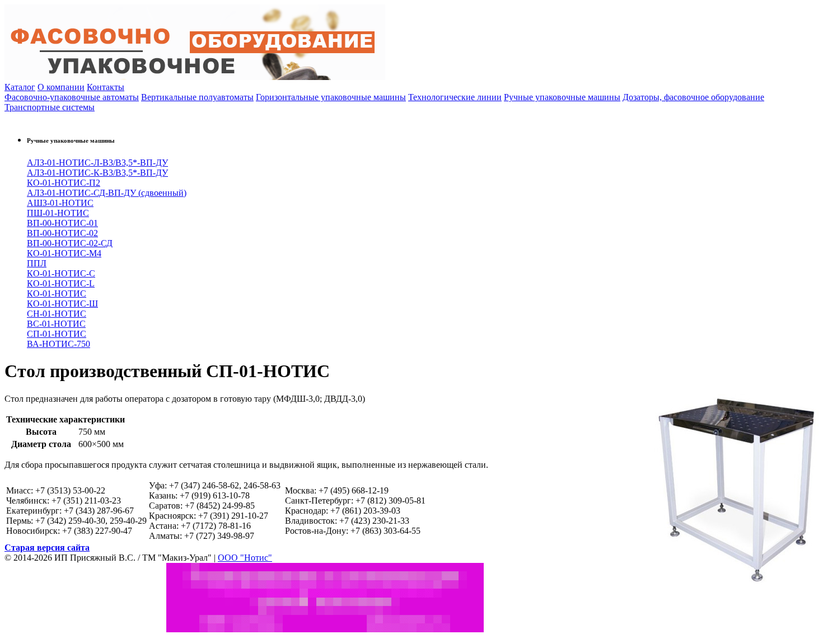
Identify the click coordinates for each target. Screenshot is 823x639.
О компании (61, 87)
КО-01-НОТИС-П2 (63, 182)
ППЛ (36, 263)
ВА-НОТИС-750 (58, 344)
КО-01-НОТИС (56, 293)
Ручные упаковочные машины (562, 97)
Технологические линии (455, 97)
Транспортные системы (49, 107)
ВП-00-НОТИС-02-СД (70, 243)
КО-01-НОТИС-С (61, 273)
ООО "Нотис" (245, 557)
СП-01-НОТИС (56, 334)
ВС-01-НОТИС (56, 323)
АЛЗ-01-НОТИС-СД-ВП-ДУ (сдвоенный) (106, 193)
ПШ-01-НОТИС (58, 213)
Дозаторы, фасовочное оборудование (693, 97)
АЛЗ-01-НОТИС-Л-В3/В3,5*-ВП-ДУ (97, 162)
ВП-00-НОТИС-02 (62, 233)
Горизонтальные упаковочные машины (331, 97)
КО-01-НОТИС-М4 (64, 253)
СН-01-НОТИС (56, 313)
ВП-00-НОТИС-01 (62, 223)
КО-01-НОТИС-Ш (62, 303)
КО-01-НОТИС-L (61, 283)
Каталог (19, 87)
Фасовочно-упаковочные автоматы (71, 97)
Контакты (105, 87)
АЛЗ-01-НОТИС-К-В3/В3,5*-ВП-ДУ (97, 172)
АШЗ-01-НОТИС (60, 203)
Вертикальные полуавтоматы (197, 97)
